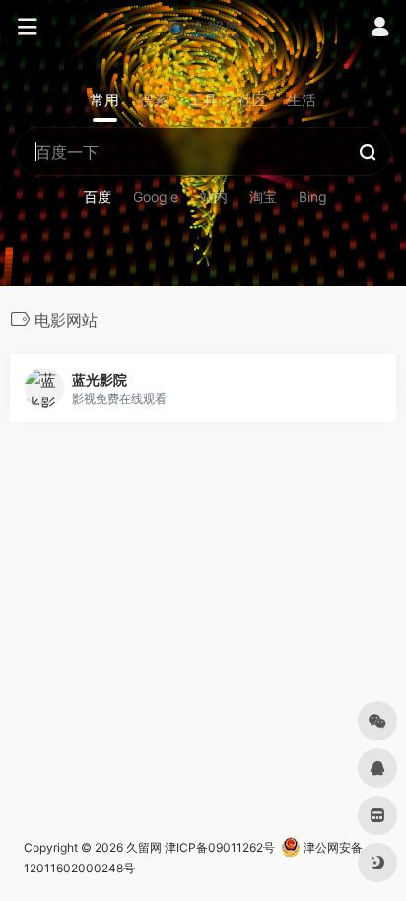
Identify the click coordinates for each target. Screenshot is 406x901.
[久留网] (202, 27)
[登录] (380, 29)
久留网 (144, 847)
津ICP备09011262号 (220, 847)
